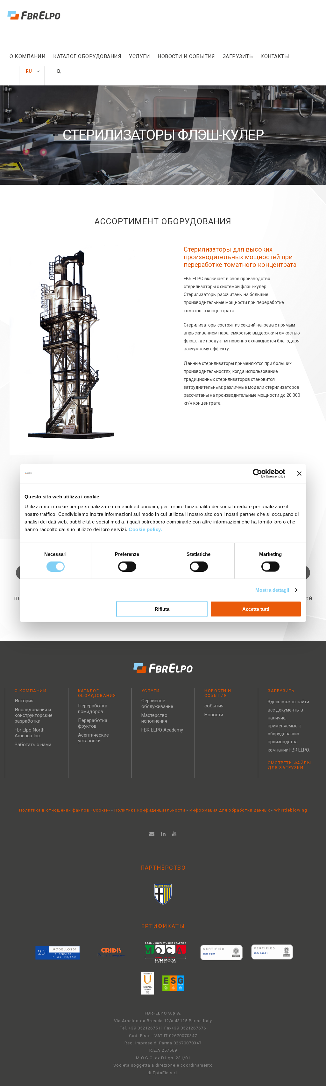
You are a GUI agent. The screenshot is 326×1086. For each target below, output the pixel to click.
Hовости (213, 715)
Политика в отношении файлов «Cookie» (65, 810)
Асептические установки (93, 738)
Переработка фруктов (92, 723)
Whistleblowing (290, 810)
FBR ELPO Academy (162, 730)
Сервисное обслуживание (157, 703)
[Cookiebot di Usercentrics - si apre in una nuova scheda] (257, 473)
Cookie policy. (146, 529)
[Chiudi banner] (299, 473)
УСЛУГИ (139, 56)
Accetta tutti (255, 609)
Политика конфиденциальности (150, 810)
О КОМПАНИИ (28, 56)
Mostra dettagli (272, 589)
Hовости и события (186, 56)
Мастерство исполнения (154, 718)
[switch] (127, 566)
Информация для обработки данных (229, 810)
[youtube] (174, 834)
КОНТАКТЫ (274, 56)
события (213, 706)
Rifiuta (162, 609)
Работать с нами (33, 744)
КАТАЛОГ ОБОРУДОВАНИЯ (87, 56)
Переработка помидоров (92, 708)
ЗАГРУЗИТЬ (238, 56)
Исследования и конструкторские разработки (34, 715)
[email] (152, 834)
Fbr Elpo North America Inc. (30, 733)
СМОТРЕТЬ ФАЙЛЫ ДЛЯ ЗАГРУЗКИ (289, 765)
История (24, 701)
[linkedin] (163, 834)
